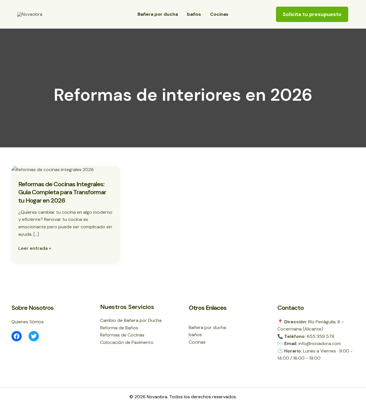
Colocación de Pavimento (127, 342)
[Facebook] (16, 336)
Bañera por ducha (158, 14)
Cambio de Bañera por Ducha (131, 320)
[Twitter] (34, 336)
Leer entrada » (34, 248)
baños (194, 14)
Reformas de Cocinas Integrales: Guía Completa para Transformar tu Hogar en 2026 (62, 192)
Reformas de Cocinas (122, 335)
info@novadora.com (320, 343)
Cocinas (219, 14)
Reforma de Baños (119, 328)
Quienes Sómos (27, 322)
